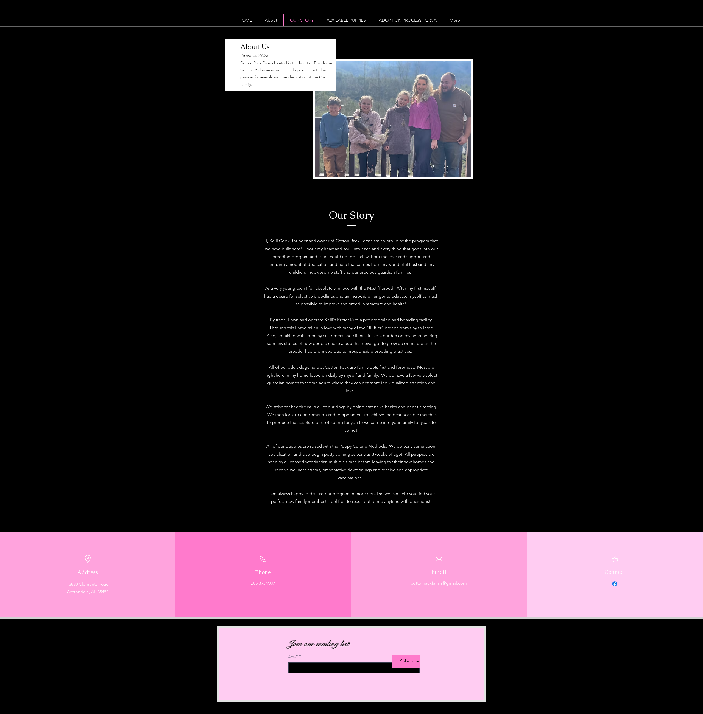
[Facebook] (614, 583)
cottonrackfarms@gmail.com (439, 583)
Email (293, 656)
